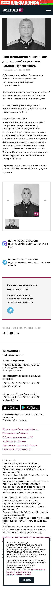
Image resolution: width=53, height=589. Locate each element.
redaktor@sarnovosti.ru (13, 355)
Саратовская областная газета (16, 449)
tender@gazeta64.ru (11, 385)
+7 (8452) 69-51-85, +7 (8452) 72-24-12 (20, 364)
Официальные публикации (15, 433)
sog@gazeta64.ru (10, 400)
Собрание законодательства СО (17, 437)
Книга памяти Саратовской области (19, 445)
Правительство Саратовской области (20, 429)
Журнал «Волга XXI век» (14, 441)
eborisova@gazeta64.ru (12, 367)
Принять (26, 579)
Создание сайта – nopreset (15, 420)
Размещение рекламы (12, 370)
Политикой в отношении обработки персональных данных (25, 572)
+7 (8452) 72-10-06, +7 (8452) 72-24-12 (20, 397)
